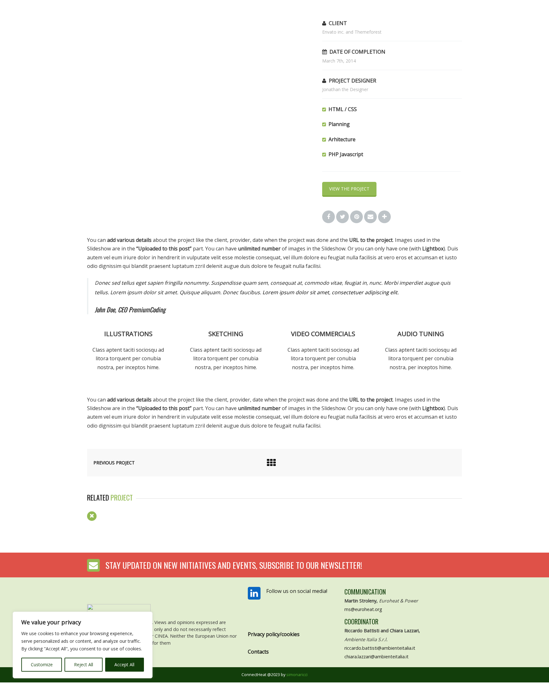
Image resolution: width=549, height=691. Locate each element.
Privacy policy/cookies (274, 634)
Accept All (124, 664)
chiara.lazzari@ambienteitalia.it (376, 657)
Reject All (83, 664)
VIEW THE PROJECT (349, 189)
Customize (42, 664)
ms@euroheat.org (363, 609)
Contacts (258, 651)
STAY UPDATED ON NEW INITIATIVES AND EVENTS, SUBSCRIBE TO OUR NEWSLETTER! (233, 565)
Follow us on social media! (296, 591)
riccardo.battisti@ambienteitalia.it (379, 648)
